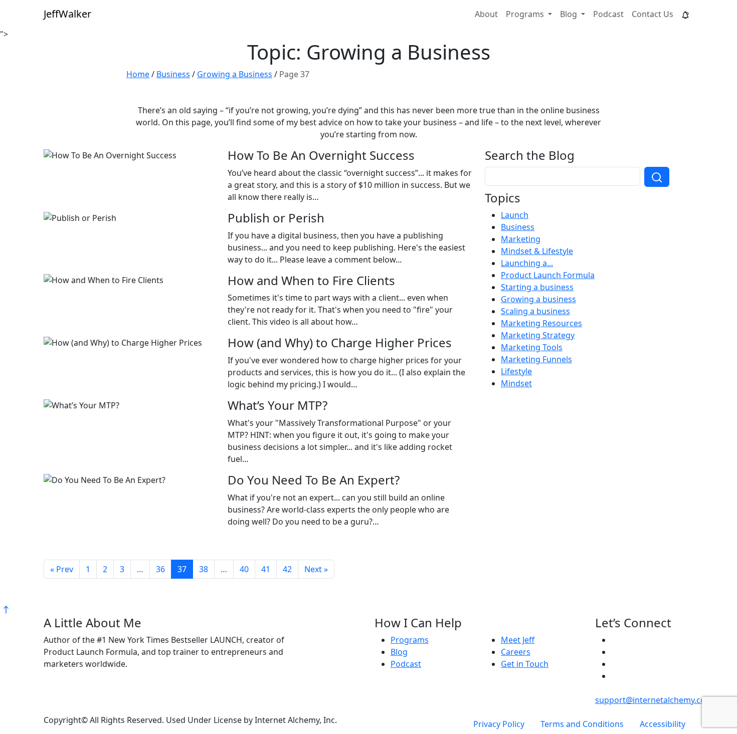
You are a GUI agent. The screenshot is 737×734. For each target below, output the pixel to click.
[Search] (656, 177)
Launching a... (527, 263)
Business (517, 226)
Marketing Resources (541, 323)
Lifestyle (516, 371)
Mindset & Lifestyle (537, 251)
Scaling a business (535, 311)
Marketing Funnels (536, 359)
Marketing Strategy (538, 335)
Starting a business (537, 287)
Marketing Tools (532, 347)
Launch (514, 214)
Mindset (516, 383)
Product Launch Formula (548, 275)
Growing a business (538, 299)
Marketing (520, 238)
